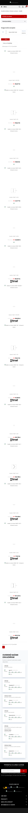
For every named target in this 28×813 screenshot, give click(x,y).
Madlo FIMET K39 (14, 434)
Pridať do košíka (22, 65)
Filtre (6, 39)
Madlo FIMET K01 (14, 592)
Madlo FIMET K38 (14, 275)
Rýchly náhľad (22, 63)
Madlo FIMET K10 (14, 354)
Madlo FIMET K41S (14, 197)
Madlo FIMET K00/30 (14, 315)
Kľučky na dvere (7, 16)
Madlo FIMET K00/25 (14, 80)
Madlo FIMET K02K (13, 32)
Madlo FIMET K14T (14, 473)
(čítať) (2, 775)
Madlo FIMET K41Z (14, 552)
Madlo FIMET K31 (14, 119)
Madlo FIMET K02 (14, 158)
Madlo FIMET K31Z (14, 513)
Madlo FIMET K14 (14, 394)
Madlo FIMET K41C (14, 632)
